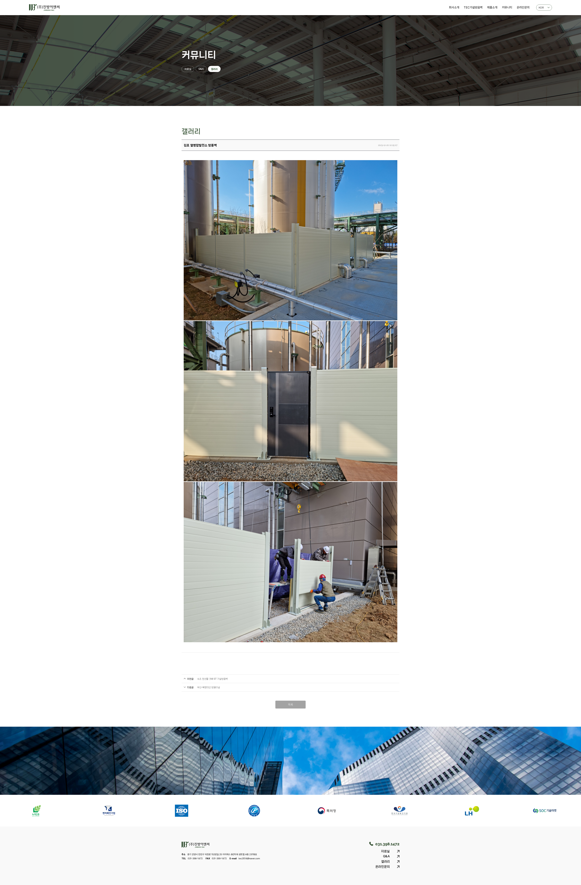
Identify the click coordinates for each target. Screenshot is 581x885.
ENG (541, 22)
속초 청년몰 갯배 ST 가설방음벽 (212, 678)
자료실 (187, 69)
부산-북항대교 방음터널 (208, 687)
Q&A (201, 69)
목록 (290, 704)
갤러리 (214, 69)
